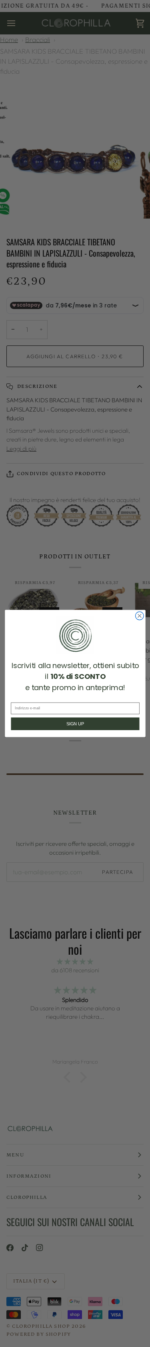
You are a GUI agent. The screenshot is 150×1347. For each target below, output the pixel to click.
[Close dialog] (139, 616)
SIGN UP (75, 723)
